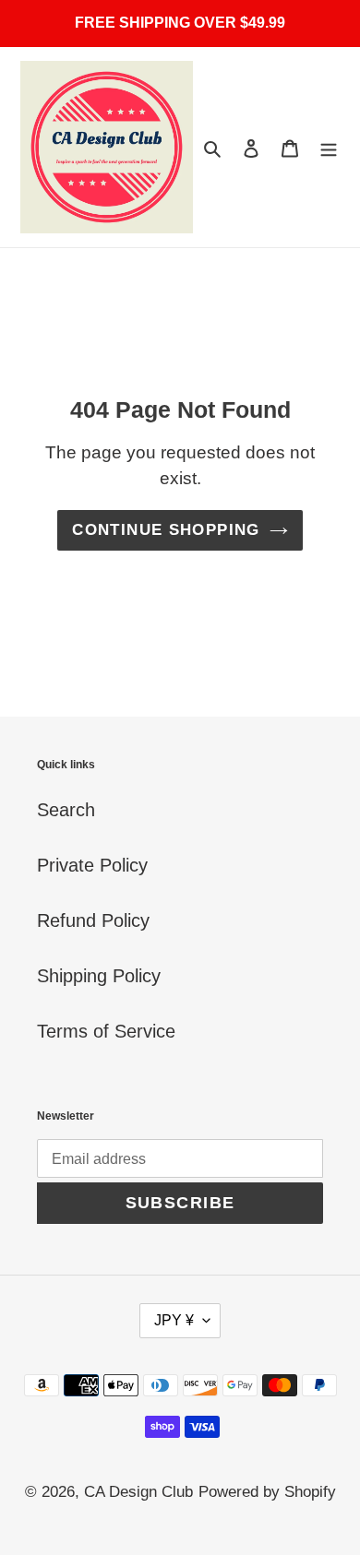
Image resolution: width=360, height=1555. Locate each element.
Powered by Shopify (267, 1492)
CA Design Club (138, 1492)
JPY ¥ (174, 1320)
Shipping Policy (99, 976)
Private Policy (92, 865)
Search (66, 810)
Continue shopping (165, 530)
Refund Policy (93, 920)
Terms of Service (106, 1031)
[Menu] (328, 148)
